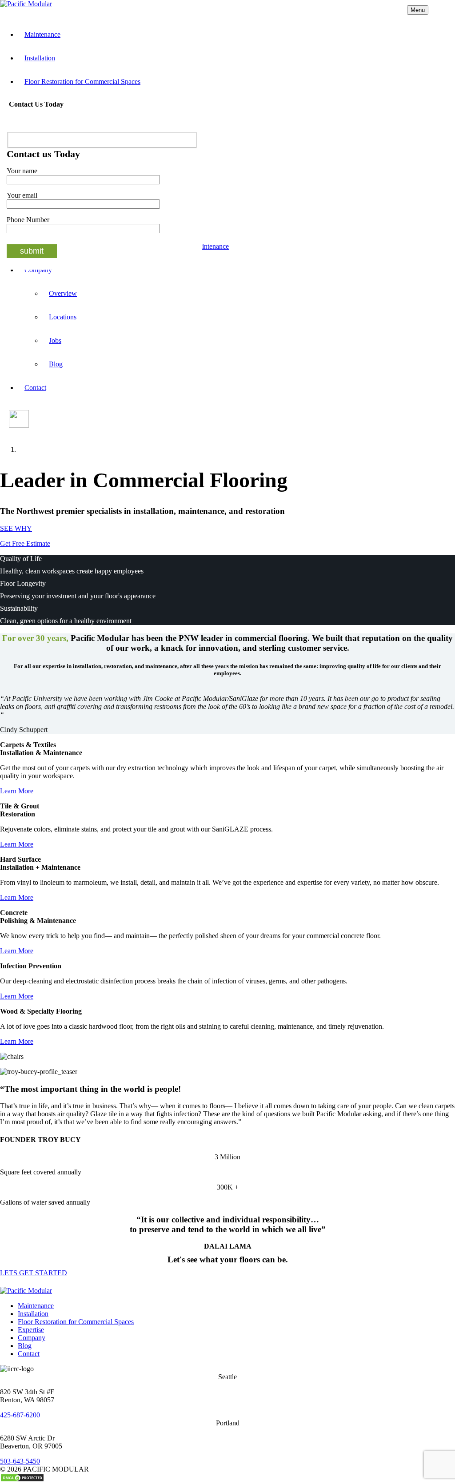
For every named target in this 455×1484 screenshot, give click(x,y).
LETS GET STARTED (33, 1273)
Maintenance (42, 34)
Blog (56, 364)
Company (31, 1337)
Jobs (55, 340)
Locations (62, 317)
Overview (63, 293)
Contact (35, 387)
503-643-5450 (20, 1461)
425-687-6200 (20, 1415)
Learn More (16, 791)
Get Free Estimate (25, 543)
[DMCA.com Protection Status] (22, 1480)
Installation (39, 58)
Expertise (31, 1329)
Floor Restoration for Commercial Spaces (82, 81)
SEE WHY (16, 528)
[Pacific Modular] (26, 4)
